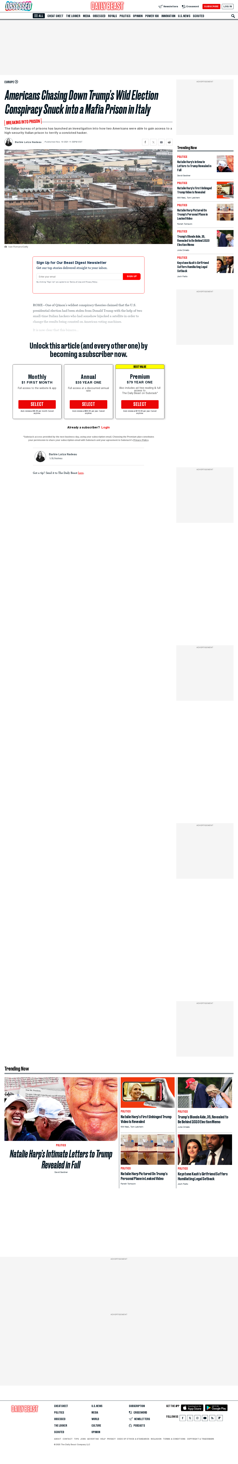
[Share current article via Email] (161, 142)
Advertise (93, 1439)
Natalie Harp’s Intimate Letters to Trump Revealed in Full (61, 1159)
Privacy (111, 1439)
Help (103, 1439)
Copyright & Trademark (200, 1439)
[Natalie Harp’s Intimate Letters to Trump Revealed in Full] (225, 171)
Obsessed (99, 16)
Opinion (138, 16)
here (80, 472)
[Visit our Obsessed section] (30, 6)
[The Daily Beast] (107, 6)
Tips (76, 1439)
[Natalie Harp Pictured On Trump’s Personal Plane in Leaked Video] (225, 219)
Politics (125, 16)
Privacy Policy (92, 282)
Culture (96, 1425)
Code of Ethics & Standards (133, 1439)
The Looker (73, 16)
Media (86, 16)
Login (105, 427)
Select (37, 404)
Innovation (168, 16)
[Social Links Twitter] (190, 1419)
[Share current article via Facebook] (145, 142)
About (57, 1439)
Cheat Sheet (55, 16)
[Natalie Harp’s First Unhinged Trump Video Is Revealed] (225, 197)
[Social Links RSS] (212, 1419)
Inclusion (156, 1439)
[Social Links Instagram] (197, 1419)
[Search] (233, 16)
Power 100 (152, 16)
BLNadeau (57, 458)
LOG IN (227, 6)
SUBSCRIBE (211, 6)
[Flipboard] (220, 1419)
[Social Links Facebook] (183, 1419)
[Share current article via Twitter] (153, 142)
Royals (112, 16)
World (95, 1419)
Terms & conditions (174, 1439)
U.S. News (184, 16)
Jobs (83, 1439)
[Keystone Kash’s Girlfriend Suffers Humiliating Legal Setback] (225, 272)
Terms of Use (76, 282)
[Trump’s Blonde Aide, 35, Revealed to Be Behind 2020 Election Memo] (225, 245)
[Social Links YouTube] (205, 1419)
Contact (68, 1439)
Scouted (198, 16)
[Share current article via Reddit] (169, 142)
